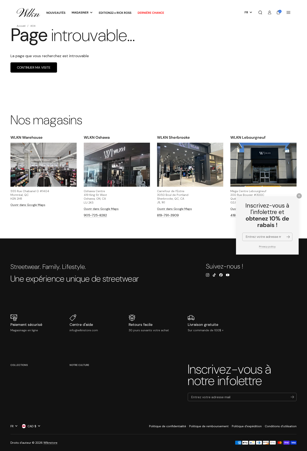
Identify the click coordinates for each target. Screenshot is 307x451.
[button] (260, 12)
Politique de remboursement (209, 426)
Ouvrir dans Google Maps (27, 205)
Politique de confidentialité (167, 426)
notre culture (79, 365)
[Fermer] (299, 195)
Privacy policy (267, 246)
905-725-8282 (95, 215)
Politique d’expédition (247, 426)
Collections (19, 365)
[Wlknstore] (28, 12)
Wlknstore (50, 443)
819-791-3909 (168, 215)
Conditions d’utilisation (281, 426)
